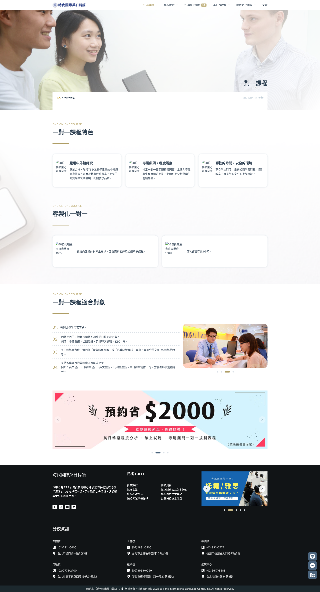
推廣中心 (206, 564)
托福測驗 (166, 485)
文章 (265, 5)
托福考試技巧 (135, 494)
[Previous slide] (57, 419)
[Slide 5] (244, 510)
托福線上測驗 (195, 5)
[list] (225, 346)
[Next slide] (262, 419)
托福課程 (148, 5)
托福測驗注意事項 (171, 494)
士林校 (131, 541)
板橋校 (131, 564)
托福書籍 (132, 489)
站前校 (56, 541)
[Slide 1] (218, 372)
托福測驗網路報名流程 (174, 489)
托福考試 (169, 5)
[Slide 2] (222, 372)
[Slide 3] (226, 372)
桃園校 (205, 541)
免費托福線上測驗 (171, 498)
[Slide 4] (231, 372)
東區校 (56, 564)
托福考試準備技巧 (137, 498)
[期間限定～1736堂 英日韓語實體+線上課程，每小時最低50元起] (160, 420)
